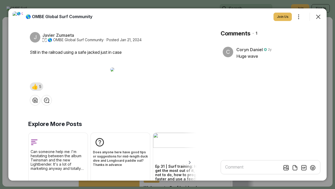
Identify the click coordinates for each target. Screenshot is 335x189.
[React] (35, 100)
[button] (36, 86)
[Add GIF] (304, 168)
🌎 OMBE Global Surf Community (76, 40)
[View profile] (18, 17)
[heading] (59, 16)
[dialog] (167, 94)
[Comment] (46, 100)
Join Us (282, 17)
